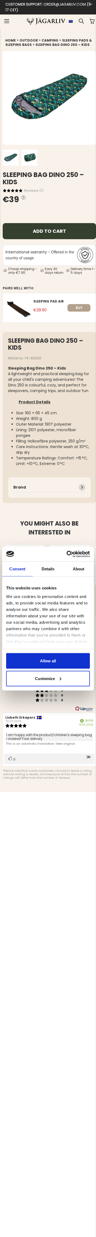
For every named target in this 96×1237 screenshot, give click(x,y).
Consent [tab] (17, 569)
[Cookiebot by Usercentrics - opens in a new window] (68, 554)
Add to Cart (49, 231)
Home (10, 40)
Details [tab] (48, 569)
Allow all (48, 661)
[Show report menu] (88, 757)
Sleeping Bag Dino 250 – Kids (62, 44)
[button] (6, 21)
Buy (79, 307)
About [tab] (79, 569)
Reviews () (33, 190)
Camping (50, 40)
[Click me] (23, 198)
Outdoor (28, 40)
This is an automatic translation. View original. (40, 743)
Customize (45, 678)
